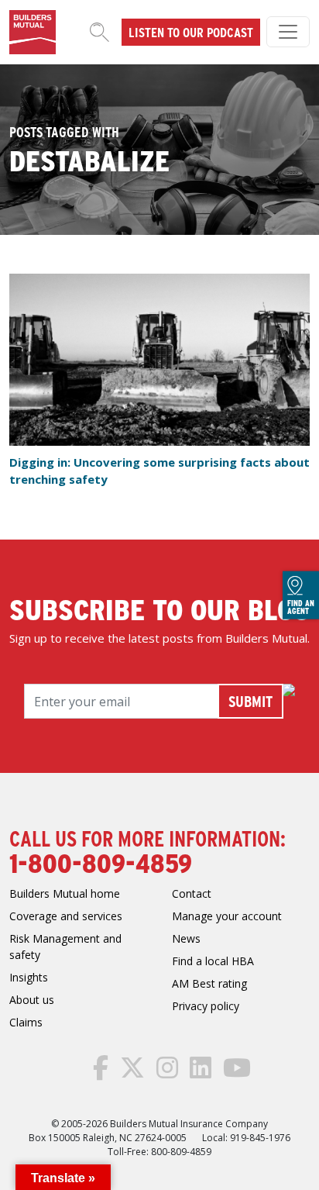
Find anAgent (300, 607)
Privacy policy (205, 1006)
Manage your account (227, 916)
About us (31, 999)
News (186, 938)
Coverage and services (65, 916)
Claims (26, 1022)
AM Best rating (209, 983)
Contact (191, 893)
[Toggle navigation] (288, 31)
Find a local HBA (213, 961)
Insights (28, 977)
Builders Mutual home (64, 893)
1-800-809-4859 (100, 862)
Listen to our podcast (191, 31)
